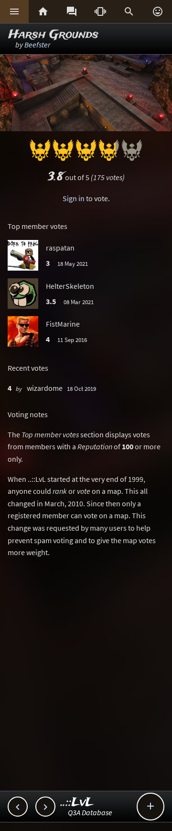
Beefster (37, 44)
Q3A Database (90, 812)
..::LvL (77, 802)
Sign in (74, 198)
